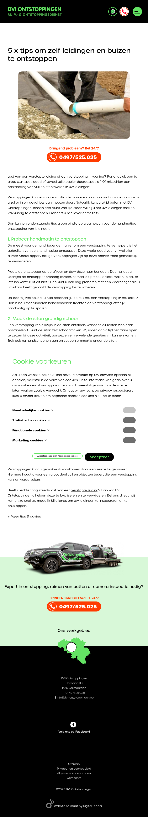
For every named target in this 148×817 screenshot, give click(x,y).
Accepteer (99, 457)
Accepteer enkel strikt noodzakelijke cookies (57, 456)
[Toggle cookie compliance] (129, 420)
